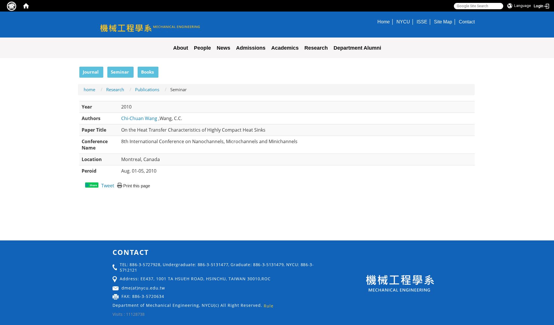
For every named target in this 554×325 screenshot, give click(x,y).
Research (316, 48)
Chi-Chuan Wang (139, 118)
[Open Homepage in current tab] (26, 6)
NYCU (403, 21)
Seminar (120, 72)
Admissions (250, 48)
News (223, 48)
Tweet (107, 185)
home (89, 89)
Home (383, 21)
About (180, 48)
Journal (91, 72)
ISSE (422, 21)
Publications (147, 89)
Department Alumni (357, 48)
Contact (467, 21)
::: (76, 70)
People (202, 48)
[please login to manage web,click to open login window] (11, 6)
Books (147, 72)
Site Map (443, 21)
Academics (285, 48)
